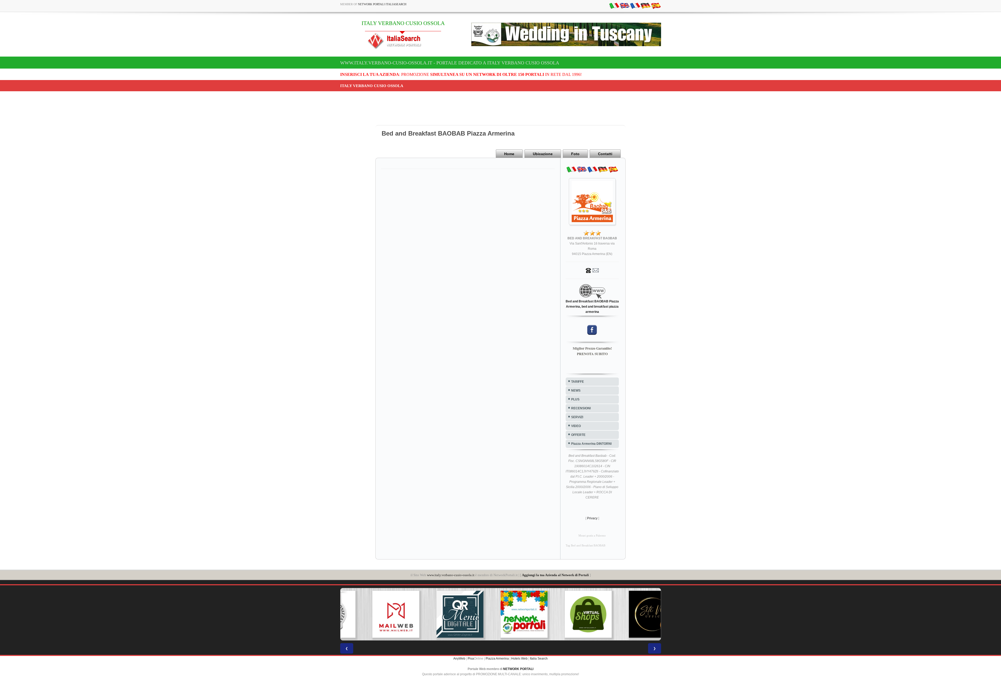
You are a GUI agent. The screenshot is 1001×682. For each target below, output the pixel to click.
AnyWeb (459, 658)
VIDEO (576, 426)
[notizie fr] (635, 5)
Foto (575, 154)
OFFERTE (578, 435)
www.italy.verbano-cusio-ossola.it (450, 575)
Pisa (471, 658)
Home (509, 154)
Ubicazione (543, 154)
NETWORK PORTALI (518, 669)
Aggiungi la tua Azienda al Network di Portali (555, 575)
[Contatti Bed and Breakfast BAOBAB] (592, 270)
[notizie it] (614, 5)
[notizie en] (624, 5)
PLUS (575, 399)
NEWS (576, 390)
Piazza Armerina (497, 658)
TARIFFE (577, 381)
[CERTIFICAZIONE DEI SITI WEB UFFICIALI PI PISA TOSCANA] (628, 614)
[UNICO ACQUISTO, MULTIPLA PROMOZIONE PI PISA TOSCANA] (500, 614)
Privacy (592, 518)
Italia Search (539, 658)
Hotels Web (519, 658)
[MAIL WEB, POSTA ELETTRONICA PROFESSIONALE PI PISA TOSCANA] (372, 614)
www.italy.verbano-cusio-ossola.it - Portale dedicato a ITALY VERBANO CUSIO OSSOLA (449, 62)
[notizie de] (645, 5)
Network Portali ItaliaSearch (382, 4)
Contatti (605, 154)
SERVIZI (577, 417)
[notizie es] (656, 5)
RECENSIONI (581, 408)
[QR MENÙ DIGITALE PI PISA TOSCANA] (436, 614)
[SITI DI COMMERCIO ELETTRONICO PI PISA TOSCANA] (564, 614)
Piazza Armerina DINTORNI (591, 444)
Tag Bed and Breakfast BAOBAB (585, 545)
